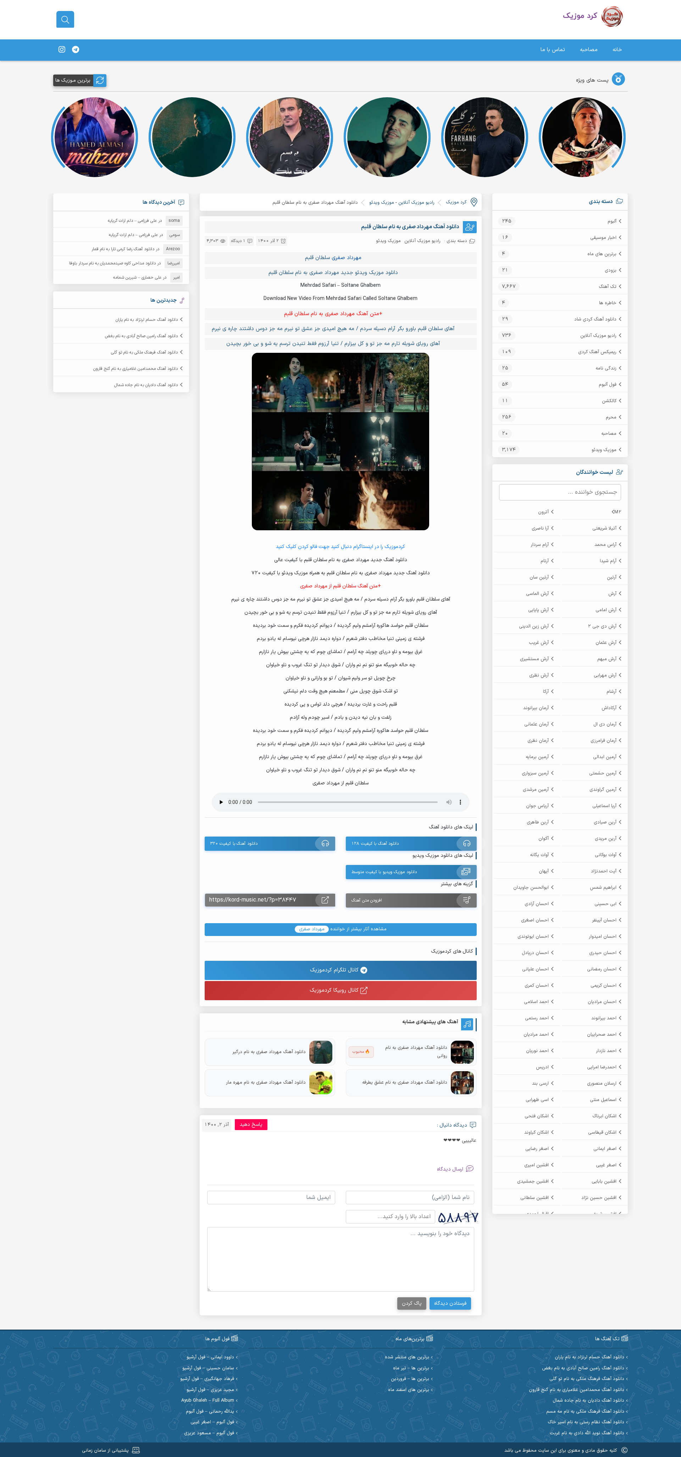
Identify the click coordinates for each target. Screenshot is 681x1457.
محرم (611, 417)
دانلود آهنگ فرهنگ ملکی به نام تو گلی (144, 352)
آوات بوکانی (605, 855)
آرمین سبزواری (535, 773)
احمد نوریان (537, 1051)
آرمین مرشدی (536, 789)
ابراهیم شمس (603, 887)
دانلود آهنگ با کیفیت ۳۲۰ (234, 843)
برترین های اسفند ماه (408, 1390)
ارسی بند (540, 1083)
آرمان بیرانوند (536, 708)
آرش (612, 593)
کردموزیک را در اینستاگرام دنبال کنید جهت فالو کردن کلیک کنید (340, 547)
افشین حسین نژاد (598, 1197)
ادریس (542, 1067)
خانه (617, 50)
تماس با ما (553, 50)
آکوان (543, 838)
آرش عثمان (606, 642)
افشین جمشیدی (533, 1181)
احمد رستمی (537, 1018)
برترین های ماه (601, 254)
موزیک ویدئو (604, 450)
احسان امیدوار (602, 936)
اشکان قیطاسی (602, 1132)
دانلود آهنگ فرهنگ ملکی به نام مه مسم (585, 1411)
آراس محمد (605, 544)
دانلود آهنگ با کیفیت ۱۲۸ (375, 843)
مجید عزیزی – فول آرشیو (210, 1390)
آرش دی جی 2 (602, 626)
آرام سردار (540, 544)
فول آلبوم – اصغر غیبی (212, 1422)
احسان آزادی (537, 904)
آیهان (544, 871)
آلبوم (612, 221)
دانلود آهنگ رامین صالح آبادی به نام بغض (141, 336)
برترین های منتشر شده (407, 1357)
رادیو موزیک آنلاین (598, 335)
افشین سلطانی (534, 1197)
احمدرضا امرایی (601, 1067)
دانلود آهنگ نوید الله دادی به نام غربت (587, 1433)
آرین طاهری (538, 822)
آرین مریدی (605, 838)
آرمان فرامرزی (603, 740)
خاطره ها (607, 303)
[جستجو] (65, 20)
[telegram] (75, 50)
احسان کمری (537, 985)
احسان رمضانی (601, 969)
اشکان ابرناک (604, 1116)
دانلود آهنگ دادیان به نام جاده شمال (146, 385)
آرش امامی (606, 610)
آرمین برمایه (537, 757)
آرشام (611, 691)
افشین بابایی (604, 1181)
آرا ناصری (540, 528)
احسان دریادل (535, 953)
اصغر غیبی (606, 1165)
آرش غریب (539, 642)
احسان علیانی (535, 969)
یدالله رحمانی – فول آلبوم (210, 1411)
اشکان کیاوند (536, 1132)
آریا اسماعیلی (604, 806)
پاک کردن (412, 1303)
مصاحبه (589, 50)
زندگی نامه (606, 368)
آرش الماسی (537, 593)
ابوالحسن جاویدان (531, 887)
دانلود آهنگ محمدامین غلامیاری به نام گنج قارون (135, 369)
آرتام (545, 561)
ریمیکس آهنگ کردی (597, 352)
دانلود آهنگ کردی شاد (595, 319)
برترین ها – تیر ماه (411, 1368)
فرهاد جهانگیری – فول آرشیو (207, 1379)
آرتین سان (539, 577)
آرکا (546, 691)
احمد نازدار (606, 1051)
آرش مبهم (606, 659)
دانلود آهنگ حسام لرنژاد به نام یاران (147, 320)
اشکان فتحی (537, 1116)
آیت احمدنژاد (603, 871)
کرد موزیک (456, 202)
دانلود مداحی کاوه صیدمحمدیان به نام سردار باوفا (112, 263)
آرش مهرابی (605, 675)
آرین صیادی (605, 822)
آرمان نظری (538, 740)
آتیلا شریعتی (604, 528)
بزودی (610, 270)
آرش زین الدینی (534, 626)
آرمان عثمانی (536, 724)
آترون (543, 512)
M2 (617, 512)
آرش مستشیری (534, 659)
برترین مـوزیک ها (72, 80)
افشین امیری (536, 1165)
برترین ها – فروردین (410, 1379)
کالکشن (609, 401)
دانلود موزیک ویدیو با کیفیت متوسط (384, 872)
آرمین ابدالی (604, 757)
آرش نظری (539, 675)
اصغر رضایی (537, 1148)
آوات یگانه (539, 855)
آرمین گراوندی (602, 789)
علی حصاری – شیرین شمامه (137, 277)
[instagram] (62, 50)
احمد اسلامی (536, 1002)
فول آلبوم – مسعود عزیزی (209, 1433)
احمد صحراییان (601, 1034)
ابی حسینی (605, 904)
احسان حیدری (602, 953)
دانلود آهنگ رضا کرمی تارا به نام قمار (123, 249)
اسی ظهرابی (537, 1099)
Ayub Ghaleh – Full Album (207, 1400)
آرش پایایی (538, 610)
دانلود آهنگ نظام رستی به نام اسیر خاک (586, 1422)
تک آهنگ (607, 286)
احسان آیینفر (604, 920)
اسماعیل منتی (603, 1099)
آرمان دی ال (604, 724)
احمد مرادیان (536, 1034)
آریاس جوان (537, 806)
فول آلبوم (607, 384)
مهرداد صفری (346, 258)
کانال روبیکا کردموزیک (335, 990)
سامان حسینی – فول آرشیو (208, 1368)
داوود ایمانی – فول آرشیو (210, 1357)
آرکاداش (609, 708)
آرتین (611, 577)
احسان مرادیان (602, 1002)
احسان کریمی (603, 985)
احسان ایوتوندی (533, 936)
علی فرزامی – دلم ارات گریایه (132, 221)
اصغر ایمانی (604, 1148)
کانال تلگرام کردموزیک (335, 970)
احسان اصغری (535, 920)
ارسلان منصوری (601, 1083)
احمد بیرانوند (603, 1018)
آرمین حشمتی (602, 773)
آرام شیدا (608, 561)
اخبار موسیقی (603, 237)
